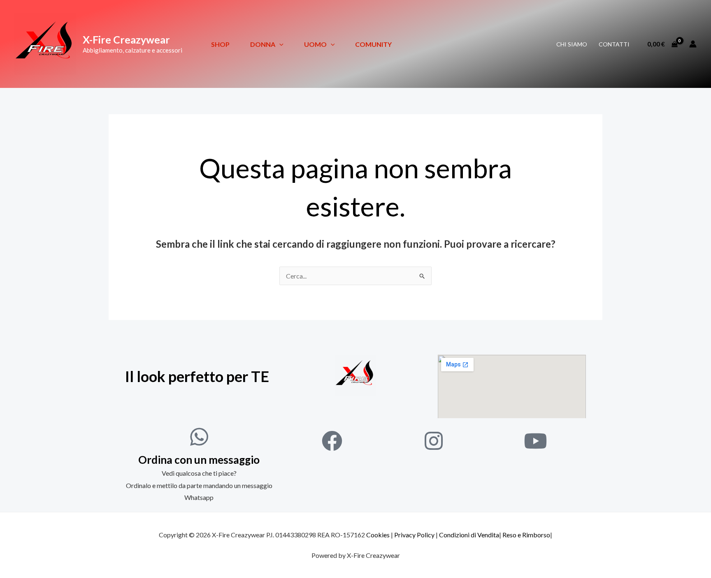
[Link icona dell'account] (693, 44)
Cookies (378, 535)
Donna (262, 44)
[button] (279, 44)
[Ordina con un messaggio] (199, 436)
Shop (220, 44)
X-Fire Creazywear (126, 39)
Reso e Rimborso (526, 535)
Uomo (315, 44)
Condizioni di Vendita (469, 535)
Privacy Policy (414, 535)
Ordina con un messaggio (199, 459)
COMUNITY (373, 44)
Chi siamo (571, 44)
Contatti (614, 44)
